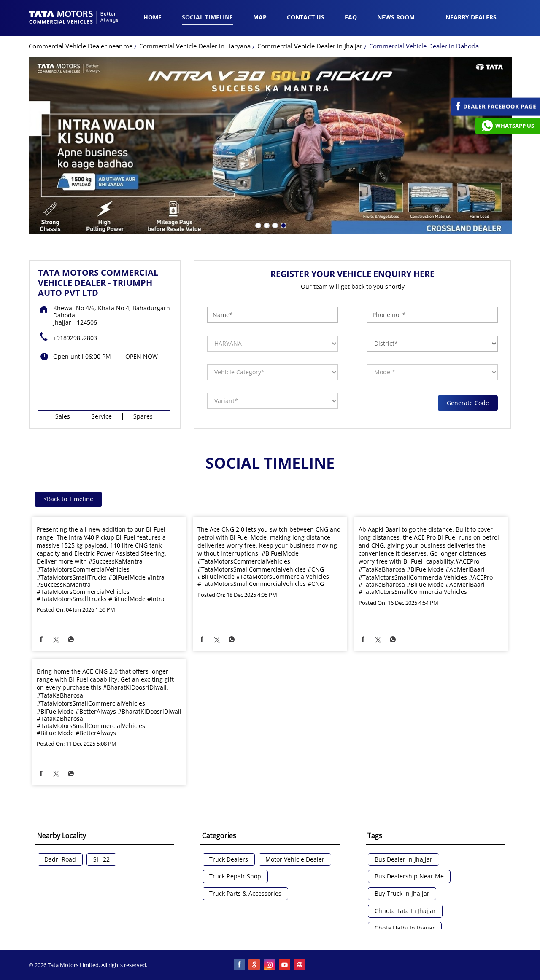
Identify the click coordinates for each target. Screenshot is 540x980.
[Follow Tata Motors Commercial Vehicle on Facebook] (239, 965)
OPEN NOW (141, 356)
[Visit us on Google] (254, 965)
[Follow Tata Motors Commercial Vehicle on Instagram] (270, 965)
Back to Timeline (68, 499)
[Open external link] (495, 114)
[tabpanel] (270, 145)
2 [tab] (266, 225)
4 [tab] (283, 225)
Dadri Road (60, 859)
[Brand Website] (300, 965)
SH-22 (101, 859)
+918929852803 (75, 338)
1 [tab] (257, 225)
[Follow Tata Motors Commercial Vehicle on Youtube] (285, 965)
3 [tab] (274, 225)
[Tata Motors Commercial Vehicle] (74, 18)
